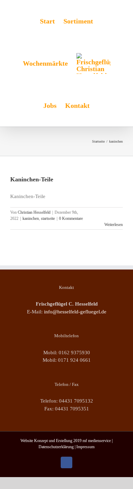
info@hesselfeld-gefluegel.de (75, 311)
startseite (48, 218)
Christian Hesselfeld (34, 212)
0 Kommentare (71, 218)
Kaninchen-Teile (31, 179)
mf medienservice (97, 440)
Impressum (85, 446)
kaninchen (31, 218)
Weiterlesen (113, 224)
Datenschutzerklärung (56, 446)
